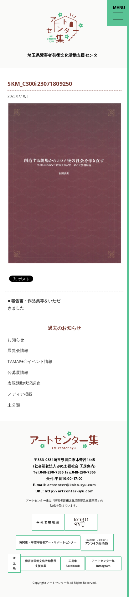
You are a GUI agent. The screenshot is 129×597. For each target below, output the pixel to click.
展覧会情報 (18, 350)
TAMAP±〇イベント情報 (30, 361)
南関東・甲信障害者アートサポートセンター (48, 542)
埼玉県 (14, 563)
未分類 (14, 405)
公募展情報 (18, 372)
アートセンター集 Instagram (103, 563)
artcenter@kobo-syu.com (71, 484)
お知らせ (16, 339)
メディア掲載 (20, 394)
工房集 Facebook (73, 563)
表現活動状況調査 (24, 383)
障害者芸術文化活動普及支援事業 (40, 563)
